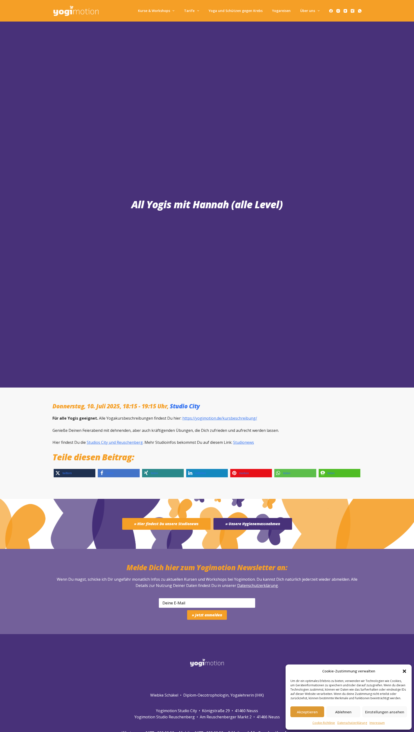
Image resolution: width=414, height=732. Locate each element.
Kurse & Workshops (154, 10)
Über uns (307, 10)
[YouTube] (345, 11)
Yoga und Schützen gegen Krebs (236, 10)
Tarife (189, 10)
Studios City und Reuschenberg (115, 442)
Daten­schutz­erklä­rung (352, 723)
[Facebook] (331, 11)
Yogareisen (281, 10)
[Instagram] (338, 11)
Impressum (377, 723)
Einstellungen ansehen (384, 711)
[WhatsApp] (360, 11)
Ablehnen (343, 711)
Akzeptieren (307, 711)
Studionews (243, 442)
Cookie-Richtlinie (323, 723)
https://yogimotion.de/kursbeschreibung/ (219, 418)
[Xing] (352, 11)
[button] (404, 671)
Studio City (185, 406)
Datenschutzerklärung (257, 585)
